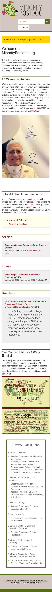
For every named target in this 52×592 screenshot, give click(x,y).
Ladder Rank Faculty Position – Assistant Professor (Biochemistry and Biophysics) (27, 486)
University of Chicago (16, 220)
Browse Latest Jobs (25, 445)
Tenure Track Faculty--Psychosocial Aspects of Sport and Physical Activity (26, 561)
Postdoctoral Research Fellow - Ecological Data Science (24, 547)
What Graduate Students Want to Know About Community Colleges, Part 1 (25, 302)
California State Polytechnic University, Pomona (21, 527)
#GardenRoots (34, 250)
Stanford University (17, 452)
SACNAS (35, 110)
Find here (37, 39)
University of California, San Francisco (21, 478)
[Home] (22, 9)
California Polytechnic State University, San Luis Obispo (21, 555)
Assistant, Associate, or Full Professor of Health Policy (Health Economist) (27, 471)
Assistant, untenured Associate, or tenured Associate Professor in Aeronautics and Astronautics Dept (25, 464)
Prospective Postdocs (18, 224)
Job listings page (29, 201)
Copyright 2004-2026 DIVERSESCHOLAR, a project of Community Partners (26, 581)
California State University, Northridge (21, 541)
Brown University (16, 514)
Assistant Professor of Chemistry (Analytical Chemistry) (24, 507)
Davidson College (16, 502)
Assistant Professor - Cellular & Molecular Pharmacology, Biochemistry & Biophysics (27, 494)
